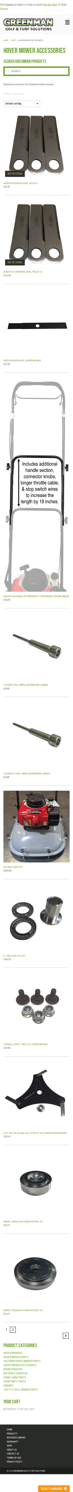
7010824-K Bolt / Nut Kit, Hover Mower (25, 1044)
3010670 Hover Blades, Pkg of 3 (20, 183)
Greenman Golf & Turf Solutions (29, 1471)
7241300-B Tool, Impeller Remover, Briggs (26, 773)
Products (12, 1433)
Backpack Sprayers (15, 1373)
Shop (13, 40)
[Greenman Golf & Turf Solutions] (28, 24)
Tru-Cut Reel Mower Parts (20, 1389)
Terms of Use (14, 1457)
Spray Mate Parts (14, 1381)
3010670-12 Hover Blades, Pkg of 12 (22, 271)
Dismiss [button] (4, 8)
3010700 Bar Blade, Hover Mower (22, 360)
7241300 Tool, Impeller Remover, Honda (25, 684)
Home (5, 40)
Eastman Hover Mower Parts (22, 1361)
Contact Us (13, 1453)
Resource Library (16, 1437)
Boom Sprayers (12, 1369)
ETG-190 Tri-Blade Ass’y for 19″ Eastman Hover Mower (35, 1133)
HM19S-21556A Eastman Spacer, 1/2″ (23, 1221)
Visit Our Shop (49, 4)
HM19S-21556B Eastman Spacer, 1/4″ (23, 1310)
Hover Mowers (12, 1353)
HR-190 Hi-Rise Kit (13, 867)
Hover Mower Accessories (19, 1365)
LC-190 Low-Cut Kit (14, 955)
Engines (8, 1385)
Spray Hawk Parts (14, 1377)
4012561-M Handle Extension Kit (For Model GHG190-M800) (36, 596)
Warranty (12, 1441)
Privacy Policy (14, 1461)
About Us (12, 1449)
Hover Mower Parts (16, 1357)
